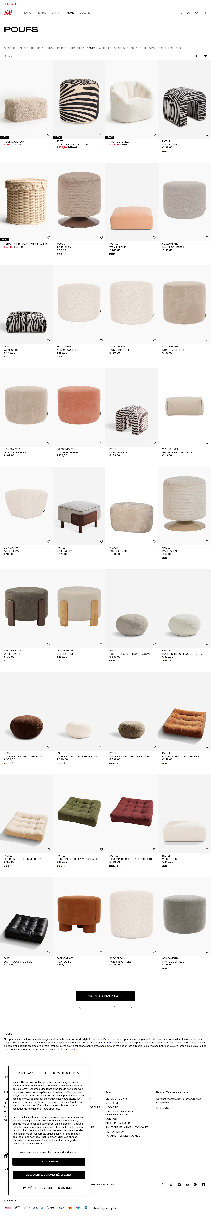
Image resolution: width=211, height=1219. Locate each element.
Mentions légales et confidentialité (120, 1113)
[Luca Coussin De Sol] (26, 916)
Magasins (112, 1107)
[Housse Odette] (184, 99)
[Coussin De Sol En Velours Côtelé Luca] (184, 711)
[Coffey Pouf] (26, 608)
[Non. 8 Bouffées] (132, 916)
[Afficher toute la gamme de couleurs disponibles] (165, 151)
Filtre (199, 56)
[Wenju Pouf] (132, 202)
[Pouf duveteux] (26, 99)
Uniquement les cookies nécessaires (49, 1174)
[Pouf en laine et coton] (79, 99)
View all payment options (105, 1208)
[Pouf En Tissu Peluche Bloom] (132, 608)
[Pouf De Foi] (79, 916)
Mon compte (114, 1103)
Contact (111, 1118)
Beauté (85, 12)
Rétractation (115, 1131)
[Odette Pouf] (132, 407)
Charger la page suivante (105, 996)
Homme (41, 12)
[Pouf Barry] (79, 506)
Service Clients (117, 1098)
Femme (27, 12)
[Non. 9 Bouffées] (184, 202)
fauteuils (112, 1042)
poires (71, 1049)
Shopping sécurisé (119, 1123)
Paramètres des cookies (123, 1135)
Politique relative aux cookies (127, 1127)
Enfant (57, 12)
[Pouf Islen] (79, 202)
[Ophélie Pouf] (26, 506)
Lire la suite (165, 1107)
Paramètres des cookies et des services (48, 1187)
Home (70, 12)
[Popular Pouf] (132, 506)
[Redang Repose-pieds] (184, 407)
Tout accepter (48, 1161)
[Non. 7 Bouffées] (132, 304)
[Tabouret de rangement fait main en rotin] (26, 202)
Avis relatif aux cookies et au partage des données (48, 1152)
